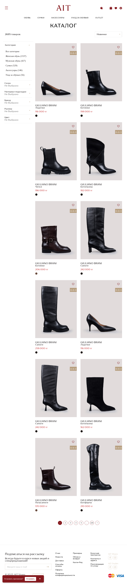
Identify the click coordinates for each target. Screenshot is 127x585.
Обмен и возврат (76, 558)
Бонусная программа (95, 554)
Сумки (40, 18)
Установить (30, 579)
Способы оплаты (59, 565)
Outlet (99, 18)
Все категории (12, 51)
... (86, 523)
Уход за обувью (79, 18)
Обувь (27, 18)
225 (92, 523)
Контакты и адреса (96, 559)
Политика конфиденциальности (65, 574)
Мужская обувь (16, 61)
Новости (59, 557)
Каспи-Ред (77, 562)
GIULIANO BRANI (46, 105)
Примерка (77, 553)
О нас (57, 553)
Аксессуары (57, 18)
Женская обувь (16, 56)
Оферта (58, 570)
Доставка (59, 560)
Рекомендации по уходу (97, 565)
